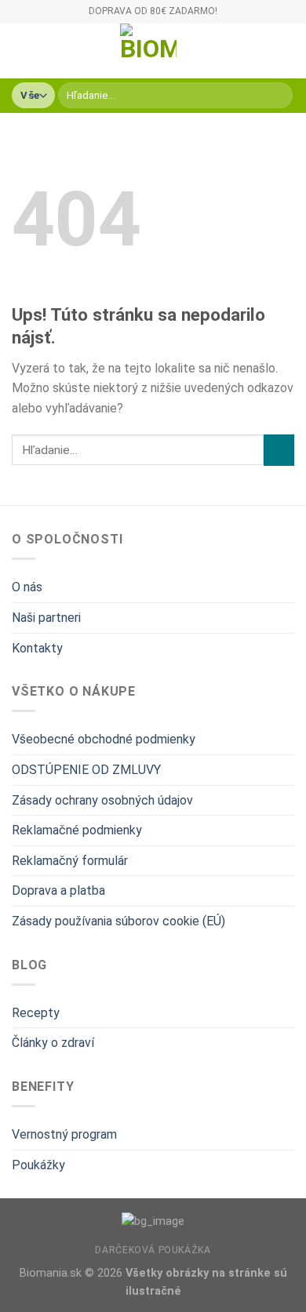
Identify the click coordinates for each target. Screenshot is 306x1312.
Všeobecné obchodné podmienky (103, 739)
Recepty (36, 1012)
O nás (27, 587)
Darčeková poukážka (152, 1250)
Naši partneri (46, 617)
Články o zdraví (53, 1042)
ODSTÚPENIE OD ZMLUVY (86, 769)
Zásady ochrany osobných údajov (102, 800)
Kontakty (37, 648)
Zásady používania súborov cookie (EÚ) (118, 921)
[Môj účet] (260, 51)
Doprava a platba (58, 890)
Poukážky (38, 1165)
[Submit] (278, 95)
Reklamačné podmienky (77, 830)
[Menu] (21, 50)
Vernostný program (64, 1134)
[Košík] (286, 51)
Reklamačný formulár (70, 860)
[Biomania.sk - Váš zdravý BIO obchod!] (148, 51)
